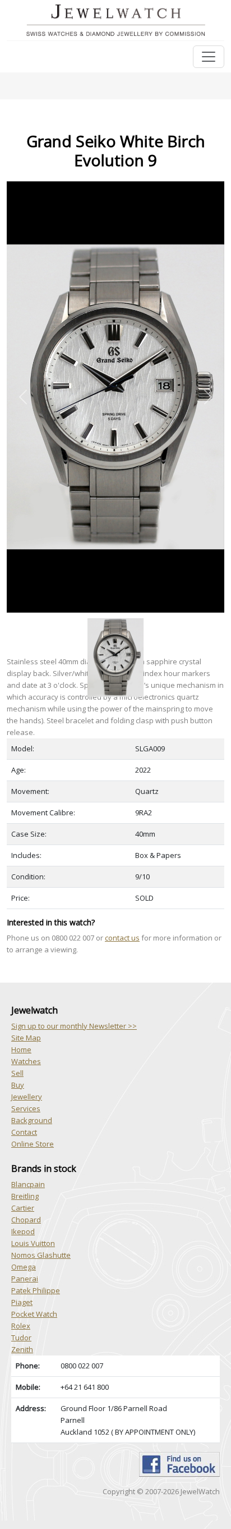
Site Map (26, 1038)
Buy (17, 1085)
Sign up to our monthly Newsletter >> (74, 1026)
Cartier (22, 1208)
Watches (26, 1061)
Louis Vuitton (33, 1243)
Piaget (22, 1302)
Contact (24, 1132)
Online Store (32, 1144)
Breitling (25, 1196)
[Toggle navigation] (208, 56)
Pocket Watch (34, 1314)
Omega (23, 1267)
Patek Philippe (35, 1290)
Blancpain (28, 1184)
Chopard (26, 1220)
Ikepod (23, 1231)
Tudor (21, 1337)
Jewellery (26, 1097)
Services (25, 1108)
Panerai (24, 1279)
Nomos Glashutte (41, 1255)
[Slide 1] (115, 619)
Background (31, 1120)
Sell (17, 1073)
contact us (122, 938)
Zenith (22, 1349)
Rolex (20, 1326)
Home (21, 1049)
